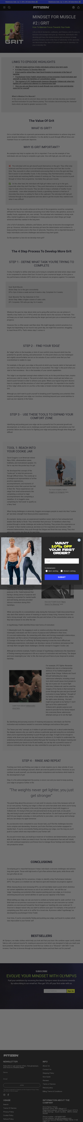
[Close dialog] (79, 540)
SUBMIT (62, 577)
